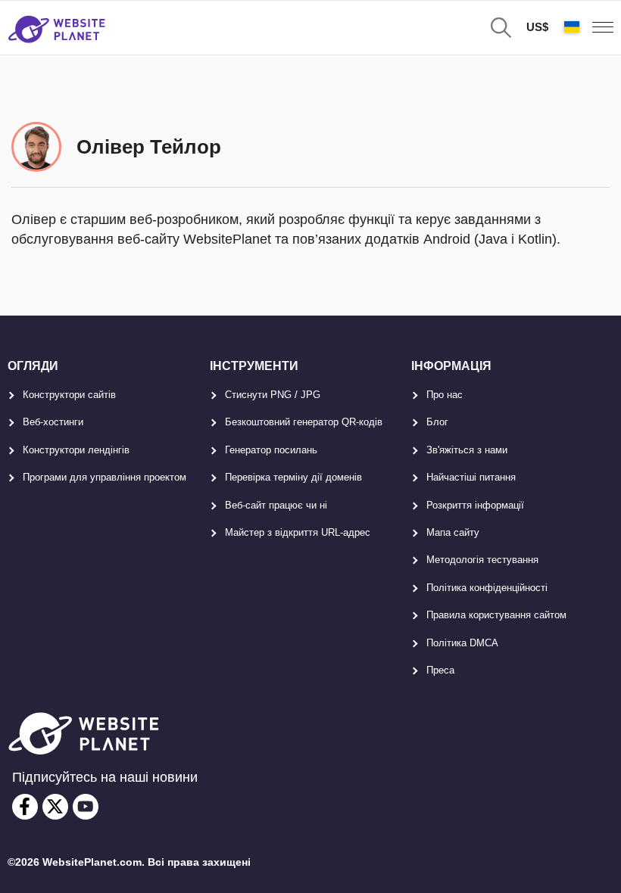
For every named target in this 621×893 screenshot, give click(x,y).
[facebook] (25, 807)
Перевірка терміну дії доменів (293, 477)
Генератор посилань (271, 450)
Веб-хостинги (53, 422)
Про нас (444, 394)
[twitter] (55, 807)
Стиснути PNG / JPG (272, 394)
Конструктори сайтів (69, 394)
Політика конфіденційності (487, 587)
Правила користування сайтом (496, 615)
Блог (437, 422)
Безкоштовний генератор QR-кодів (303, 422)
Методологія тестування (482, 559)
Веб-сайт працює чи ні (276, 505)
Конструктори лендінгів (76, 450)
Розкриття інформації (475, 505)
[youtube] (85, 807)
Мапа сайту (452, 532)
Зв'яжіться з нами (466, 450)
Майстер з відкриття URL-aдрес (297, 532)
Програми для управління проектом (104, 477)
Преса (440, 670)
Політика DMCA (462, 643)
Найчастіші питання (471, 477)
